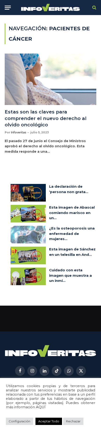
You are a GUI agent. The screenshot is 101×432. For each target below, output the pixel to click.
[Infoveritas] (50, 7)
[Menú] (8, 7)
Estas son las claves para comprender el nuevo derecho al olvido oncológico (45, 118)
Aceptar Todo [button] (48, 421)
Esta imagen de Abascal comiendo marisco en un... (72, 212)
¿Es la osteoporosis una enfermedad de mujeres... (72, 233)
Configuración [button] (19, 421)
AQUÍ (41, 407)
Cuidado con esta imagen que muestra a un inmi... (70, 275)
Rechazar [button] (73, 421)
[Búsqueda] (93, 7)
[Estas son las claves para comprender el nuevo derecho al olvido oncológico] (50, 79)
